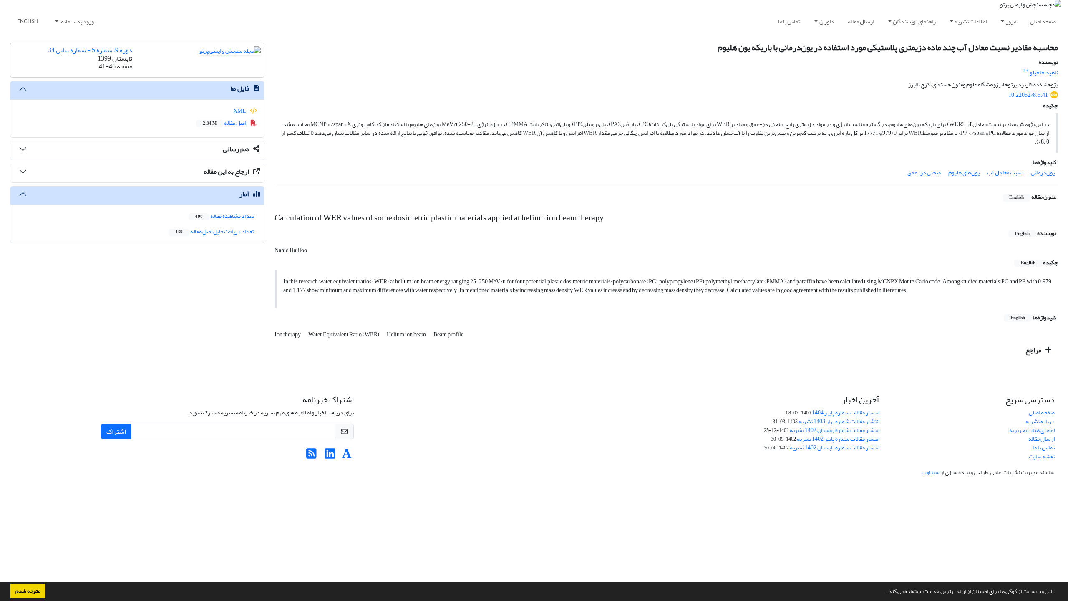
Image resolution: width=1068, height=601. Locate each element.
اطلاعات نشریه (971, 21)
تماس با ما (789, 21)
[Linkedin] (330, 456)
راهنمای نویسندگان (914, 21)
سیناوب (931, 472)
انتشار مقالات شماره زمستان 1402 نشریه (834, 430)
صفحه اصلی (1043, 21)
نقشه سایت (1042, 456)
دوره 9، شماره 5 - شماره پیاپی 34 (90, 50)
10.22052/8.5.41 (1028, 95)
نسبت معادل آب (1005, 172)
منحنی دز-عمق (924, 172)
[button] (884, 592)
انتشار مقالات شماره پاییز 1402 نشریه (838, 438)
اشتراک (116, 431)
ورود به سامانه (77, 21)
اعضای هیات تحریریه (1032, 430)
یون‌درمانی (1043, 172)
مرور (1011, 21)
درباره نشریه (1040, 421)
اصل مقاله (225, 123)
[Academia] (347, 456)
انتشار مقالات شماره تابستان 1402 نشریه (834, 447)
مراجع (1034, 350)
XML (240, 110)
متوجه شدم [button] (27, 591)
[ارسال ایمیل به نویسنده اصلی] (1026, 71)
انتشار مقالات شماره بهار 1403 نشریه (838, 421)
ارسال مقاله (861, 21)
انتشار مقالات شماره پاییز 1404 (845, 412)
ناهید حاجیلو (1044, 72)
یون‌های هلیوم (964, 172)
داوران (826, 21)
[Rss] (311, 456)
